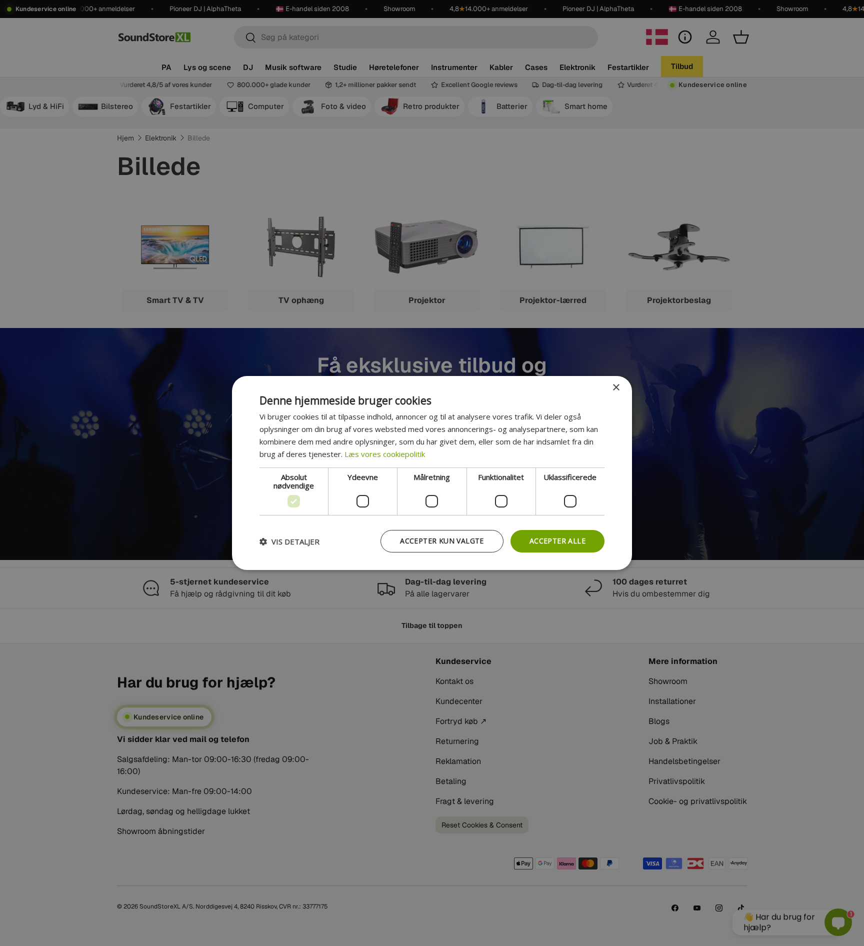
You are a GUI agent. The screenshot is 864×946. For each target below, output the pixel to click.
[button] (290, 541)
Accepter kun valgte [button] (442, 541)
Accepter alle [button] (558, 541)
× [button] (616, 388)
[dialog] (432, 473)
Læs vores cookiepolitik (384, 454)
